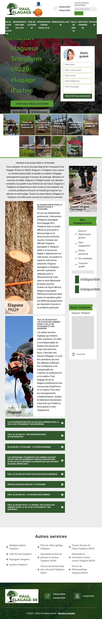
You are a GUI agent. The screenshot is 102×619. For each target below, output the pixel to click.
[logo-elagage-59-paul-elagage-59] (21, 8)
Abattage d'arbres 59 (83, 25)
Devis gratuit (19, 112)
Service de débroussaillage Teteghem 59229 (80, 569)
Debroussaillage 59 (60, 23)
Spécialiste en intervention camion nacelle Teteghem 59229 (83, 557)
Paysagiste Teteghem (19, 559)
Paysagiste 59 (94, 23)
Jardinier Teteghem (18, 565)
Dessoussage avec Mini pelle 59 (19, 25)
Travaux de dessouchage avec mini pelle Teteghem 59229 (52, 569)
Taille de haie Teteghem (20, 554)
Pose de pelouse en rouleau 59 (7, 28)
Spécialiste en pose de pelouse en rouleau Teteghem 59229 (51, 557)
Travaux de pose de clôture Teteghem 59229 (83, 547)
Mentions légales (66, 613)
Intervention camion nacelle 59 (43, 25)
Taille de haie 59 (74, 26)
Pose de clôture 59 (31, 25)
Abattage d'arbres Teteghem (17, 547)
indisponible (64, 7)
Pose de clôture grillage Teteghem (51, 547)
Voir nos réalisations (32, 103)
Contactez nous (39, 112)
